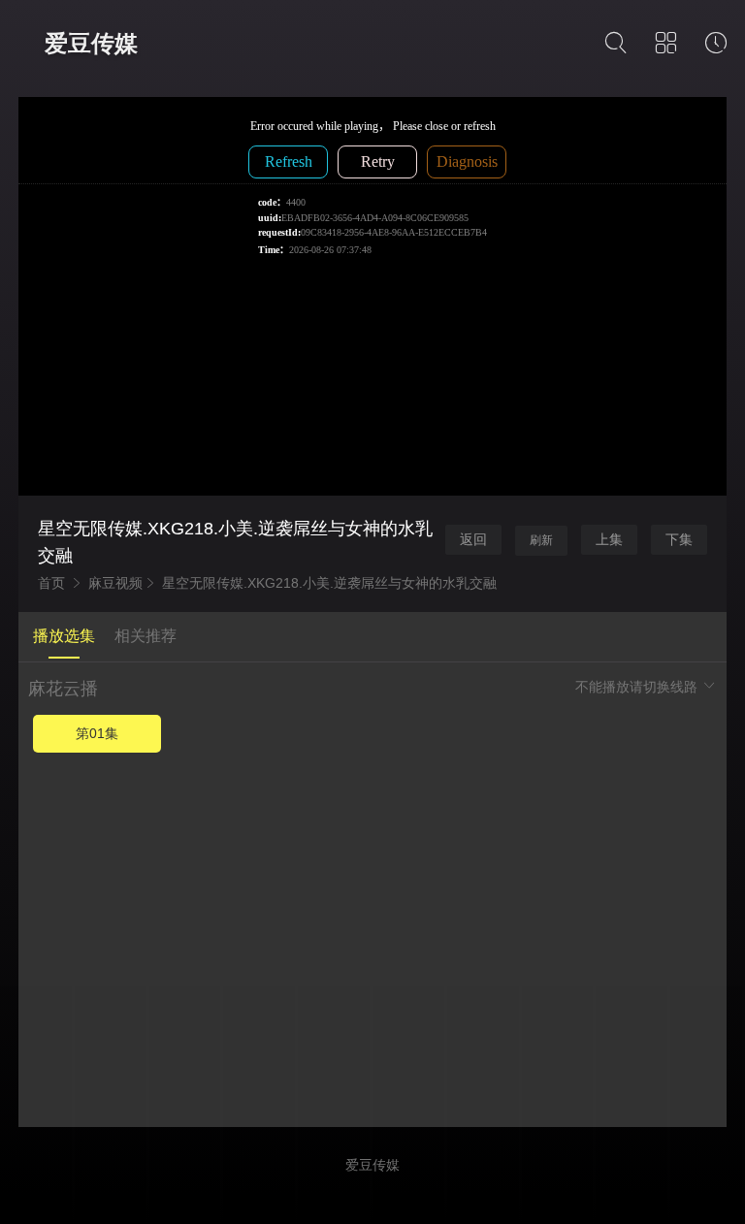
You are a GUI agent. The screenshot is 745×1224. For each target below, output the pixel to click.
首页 (51, 583)
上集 (609, 539)
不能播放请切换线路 (638, 686)
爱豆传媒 (91, 43)
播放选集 (64, 636)
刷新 (541, 540)
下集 (679, 539)
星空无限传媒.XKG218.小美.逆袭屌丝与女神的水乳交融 (329, 583)
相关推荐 (145, 636)
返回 (473, 539)
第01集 (97, 733)
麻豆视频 (115, 583)
